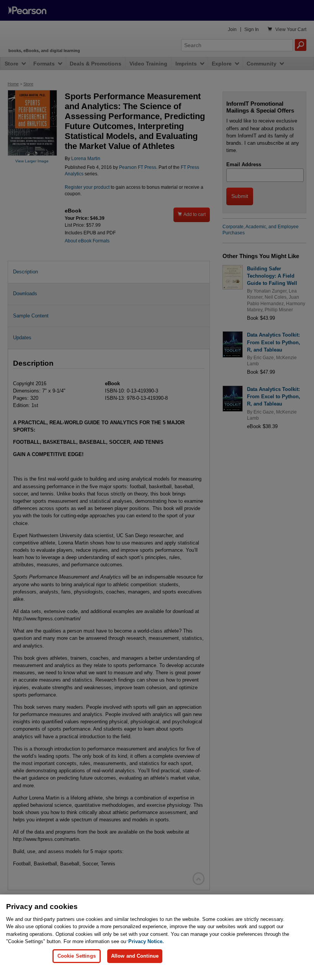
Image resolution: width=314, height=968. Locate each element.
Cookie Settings (76, 956)
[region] (157, 931)
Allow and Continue (135, 956)
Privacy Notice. (146, 941)
